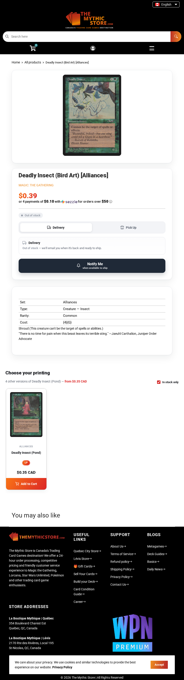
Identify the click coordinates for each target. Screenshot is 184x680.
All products (32, 62)
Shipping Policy (120, 569)
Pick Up (131, 227)
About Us (116, 546)
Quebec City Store (86, 551)
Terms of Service (121, 554)
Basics (151, 561)
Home (16, 62)
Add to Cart (29, 484)
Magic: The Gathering (36, 185)
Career (78, 602)
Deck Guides (155, 554)
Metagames (155, 546)
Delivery (58, 227)
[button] (92, 201)
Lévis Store (81, 559)
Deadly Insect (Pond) (26, 452)
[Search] (176, 36)
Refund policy (119, 561)
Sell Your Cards (84, 574)
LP (26, 462)
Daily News (154, 569)
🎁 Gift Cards (83, 566)
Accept (159, 664)
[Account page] (92, 49)
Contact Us (118, 584)
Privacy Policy (120, 577)
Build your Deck (84, 581)
